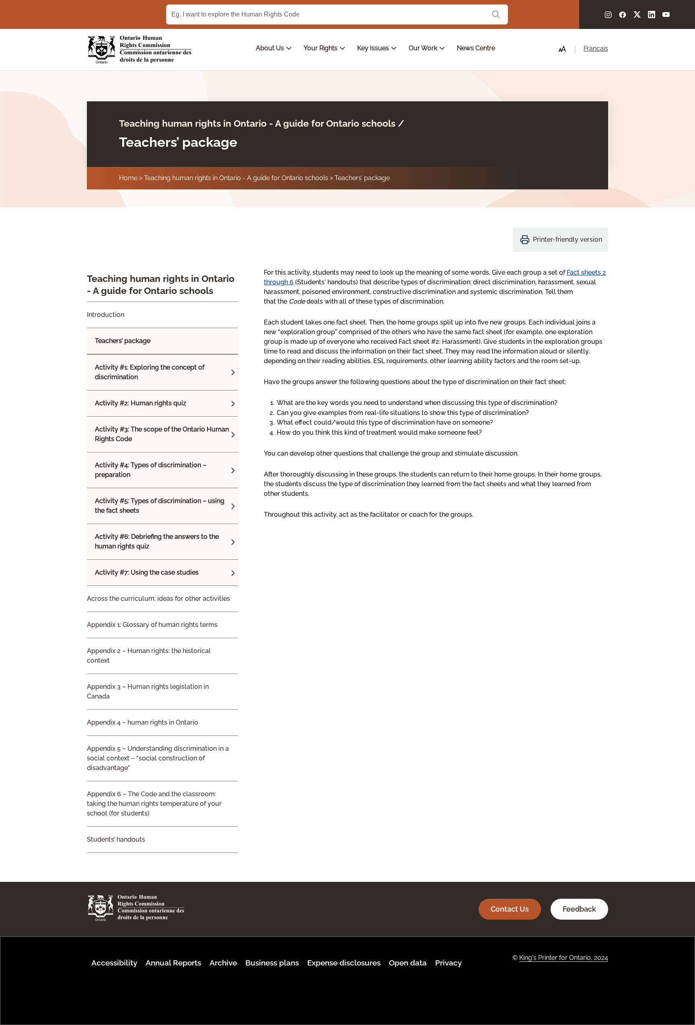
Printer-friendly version (567, 239)
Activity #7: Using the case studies (147, 572)
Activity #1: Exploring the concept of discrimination (149, 372)
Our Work (424, 48)
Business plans (272, 962)
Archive (223, 962)
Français (596, 48)
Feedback (579, 909)
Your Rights (321, 48)
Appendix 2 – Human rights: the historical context (149, 655)
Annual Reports (173, 962)
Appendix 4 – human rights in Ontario (142, 722)
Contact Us (510, 909)
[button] (562, 49)
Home (128, 178)
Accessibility (114, 962)
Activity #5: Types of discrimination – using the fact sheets (159, 505)
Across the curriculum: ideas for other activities (158, 598)
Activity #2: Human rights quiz (140, 403)
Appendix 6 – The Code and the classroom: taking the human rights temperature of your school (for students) (154, 803)
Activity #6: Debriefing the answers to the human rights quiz (157, 541)
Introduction (105, 314)
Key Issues (374, 48)
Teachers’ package (362, 178)
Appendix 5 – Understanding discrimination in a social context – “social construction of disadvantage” (158, 758)
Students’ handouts (116, 839)
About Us (271, 48)
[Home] (140, 50)
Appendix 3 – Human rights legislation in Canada (148, 691)
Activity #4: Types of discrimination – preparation (150, 470)
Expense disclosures (343, 962)
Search (496, 14)
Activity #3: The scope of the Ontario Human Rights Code (162, 434)
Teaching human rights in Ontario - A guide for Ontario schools (236, 178)
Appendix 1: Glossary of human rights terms (152, 625)
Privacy (448, 962)
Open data (408, 962)
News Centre (476, 48)
